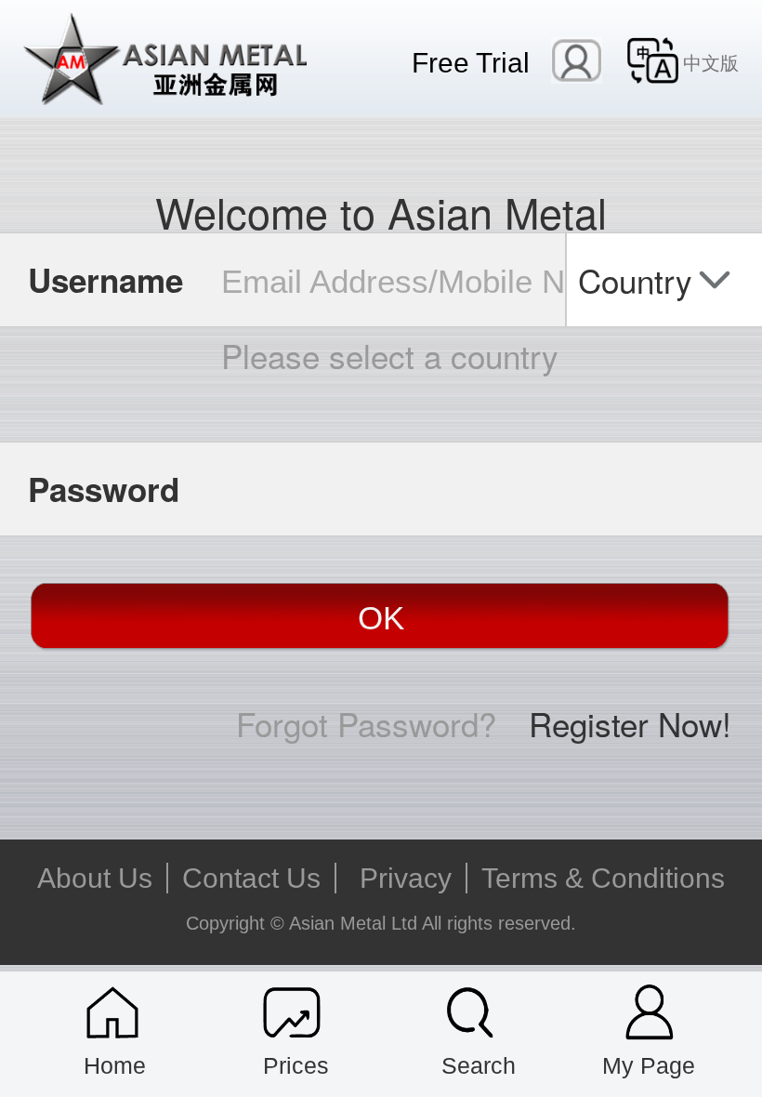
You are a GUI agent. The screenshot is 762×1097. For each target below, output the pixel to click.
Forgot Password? (366, 723)
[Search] (470, 1013)
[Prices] (292, 1013)
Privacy (406, 878)
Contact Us (251, 878)
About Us (94, 878)
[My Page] (650, 1013)
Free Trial (471, 62)
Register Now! (630, 723)
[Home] (113, 1013)
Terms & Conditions (603, 878)
